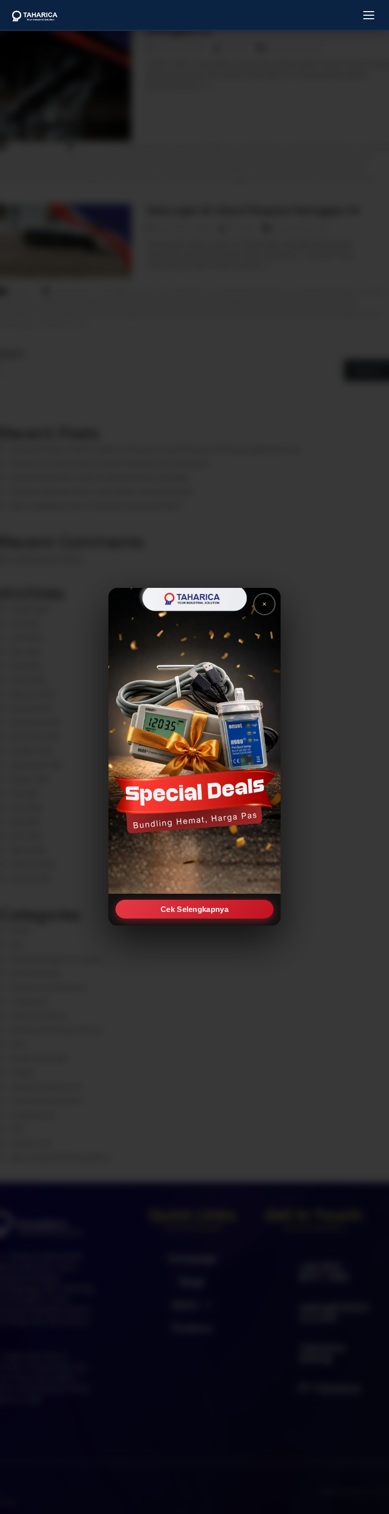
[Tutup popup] (264, 604)
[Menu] (369, 15)
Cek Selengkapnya (194, 909)
